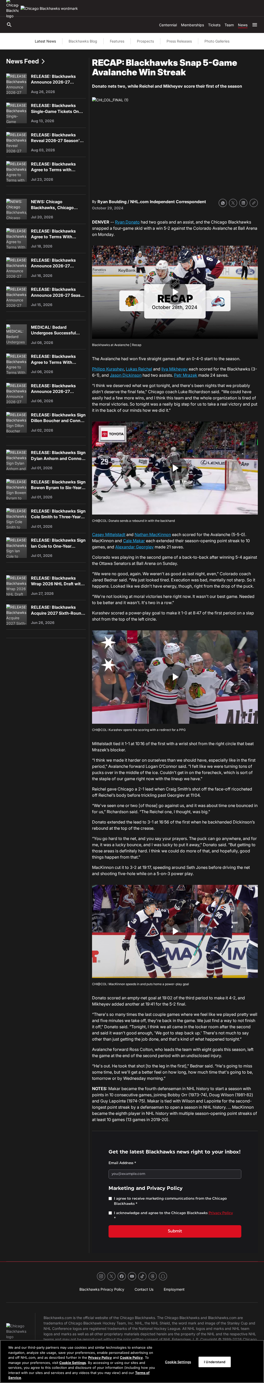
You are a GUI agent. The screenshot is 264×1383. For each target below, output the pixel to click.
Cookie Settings (72, 1363)
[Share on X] (233, 203)
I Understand (214, 1362)
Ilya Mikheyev (174, 369)
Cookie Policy (131, 1357)
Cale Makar (134, 540)
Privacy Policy (100, 1357)
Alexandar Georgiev (134, 546)
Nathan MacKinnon (153, 534)
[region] (132, 1361)
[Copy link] (254, 203)
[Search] (9, 25)
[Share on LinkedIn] (243, 203)
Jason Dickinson (126, 375)
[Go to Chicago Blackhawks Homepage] (49, 8)
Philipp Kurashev (108, 369)
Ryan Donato (127, 222)
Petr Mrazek (185, 375)
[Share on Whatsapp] (223, 203)
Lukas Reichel (139, 369)
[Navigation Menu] (255, 25)
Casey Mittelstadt (108, 534)
